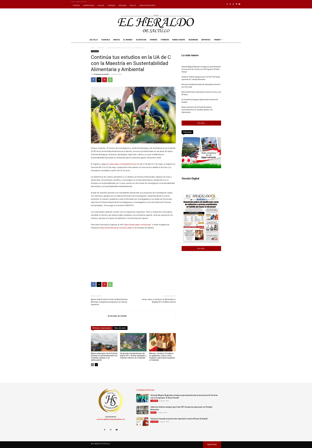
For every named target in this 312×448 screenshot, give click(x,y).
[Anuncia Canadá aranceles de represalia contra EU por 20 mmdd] (142, 421)
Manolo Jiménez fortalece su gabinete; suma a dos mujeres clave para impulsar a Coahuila (162, 356)
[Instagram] (230, 4)
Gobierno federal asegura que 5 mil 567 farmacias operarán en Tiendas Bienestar (201, 78)
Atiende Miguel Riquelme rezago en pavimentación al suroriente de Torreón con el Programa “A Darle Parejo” (201, 69)
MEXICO (153, 412)
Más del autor (120, 328)
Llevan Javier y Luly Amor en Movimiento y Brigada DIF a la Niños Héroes (159, 300)
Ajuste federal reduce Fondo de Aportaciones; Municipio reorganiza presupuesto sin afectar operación (109, 302)
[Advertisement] (133, 256)
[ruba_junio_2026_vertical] (201, 167)
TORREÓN (154, 401)
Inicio (93, 48)
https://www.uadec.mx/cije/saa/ (137, 224)
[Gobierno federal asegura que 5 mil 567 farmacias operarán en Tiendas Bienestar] (142, 410)
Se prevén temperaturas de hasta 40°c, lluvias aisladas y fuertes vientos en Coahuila (133, 355)
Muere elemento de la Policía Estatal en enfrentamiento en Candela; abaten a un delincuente (104, 356)
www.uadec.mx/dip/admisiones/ (123, 164)
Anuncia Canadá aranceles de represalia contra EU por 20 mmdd (201, 85)
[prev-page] (92, 364)
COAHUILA (100, 48)
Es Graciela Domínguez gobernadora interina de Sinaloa (200, 101)
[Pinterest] (104, 79)
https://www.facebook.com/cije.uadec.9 (117, 228)
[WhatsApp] (110, 79)
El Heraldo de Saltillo (101, 74)
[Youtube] (239, 4)
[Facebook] (227, 4)
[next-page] (96, 364)
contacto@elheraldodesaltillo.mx (111, 419)
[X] (233, 4)
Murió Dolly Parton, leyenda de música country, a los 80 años (201, 93)
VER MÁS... (201, 123)
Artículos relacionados (101, 328)
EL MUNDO (154, 421)
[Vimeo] (236, 4)
